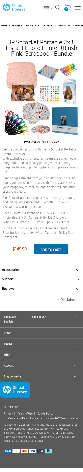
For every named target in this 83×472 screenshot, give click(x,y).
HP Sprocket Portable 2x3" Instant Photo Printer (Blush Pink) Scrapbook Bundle (41, 47)
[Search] (58, 8)
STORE (4, 25)
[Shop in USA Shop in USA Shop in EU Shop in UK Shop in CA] (49, 8)
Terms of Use (25, 413)
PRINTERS (16, 25)
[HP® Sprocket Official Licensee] (14, 7)
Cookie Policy (45, 413)
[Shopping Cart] (67, 7)
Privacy (8, 413)
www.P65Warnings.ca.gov (63, 418)
